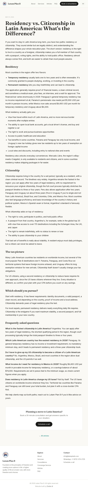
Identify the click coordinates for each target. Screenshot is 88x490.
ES (83, 4)
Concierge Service (44, 465)
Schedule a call (44, 424)
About (33, 4)
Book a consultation (69, 4)
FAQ (55, 4)
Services (41, 4)
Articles (49, 4)
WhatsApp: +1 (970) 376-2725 (74, 459)
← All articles (44, 436)
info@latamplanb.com (71, 456)
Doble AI (50, 486)
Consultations (42, 462)
